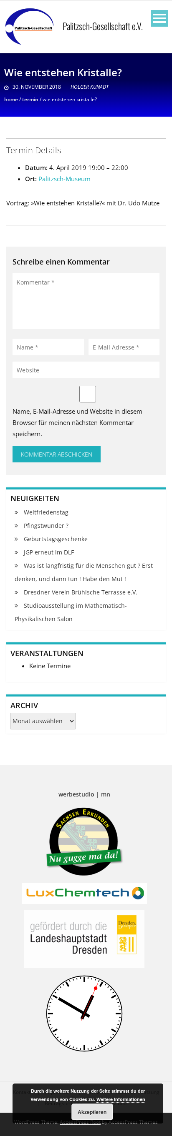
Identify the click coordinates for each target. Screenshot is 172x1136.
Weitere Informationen (120, 1099)
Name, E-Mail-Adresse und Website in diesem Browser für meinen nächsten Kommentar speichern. (77, 422)
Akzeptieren (92, 1112)
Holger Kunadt (90, 86)
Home (11, 99)
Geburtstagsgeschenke (56, 539)
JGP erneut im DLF (49, 552)
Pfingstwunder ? (46, 525)
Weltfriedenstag (46, 512)
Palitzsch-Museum (64, 179)
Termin (30, 99)
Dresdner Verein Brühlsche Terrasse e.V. (80, 592)
